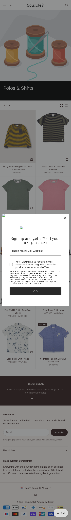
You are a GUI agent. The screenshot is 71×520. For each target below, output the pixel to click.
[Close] (65, 218)
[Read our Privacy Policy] (59, 272)
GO (35, 291)
